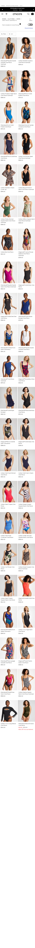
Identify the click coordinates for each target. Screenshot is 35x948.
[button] (32, 14)
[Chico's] (17, 14)
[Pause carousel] (33, 9)
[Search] (28, 14)
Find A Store (29, 28)
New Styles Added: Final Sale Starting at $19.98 (17, 8)
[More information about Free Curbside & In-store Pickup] (20, 24)
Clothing (11, 19)
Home (4, 19)
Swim (18, 19)
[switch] (30, 25)
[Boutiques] (6, 14)
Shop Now (15, 9)
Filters (4, 34)
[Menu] (2, 14)
